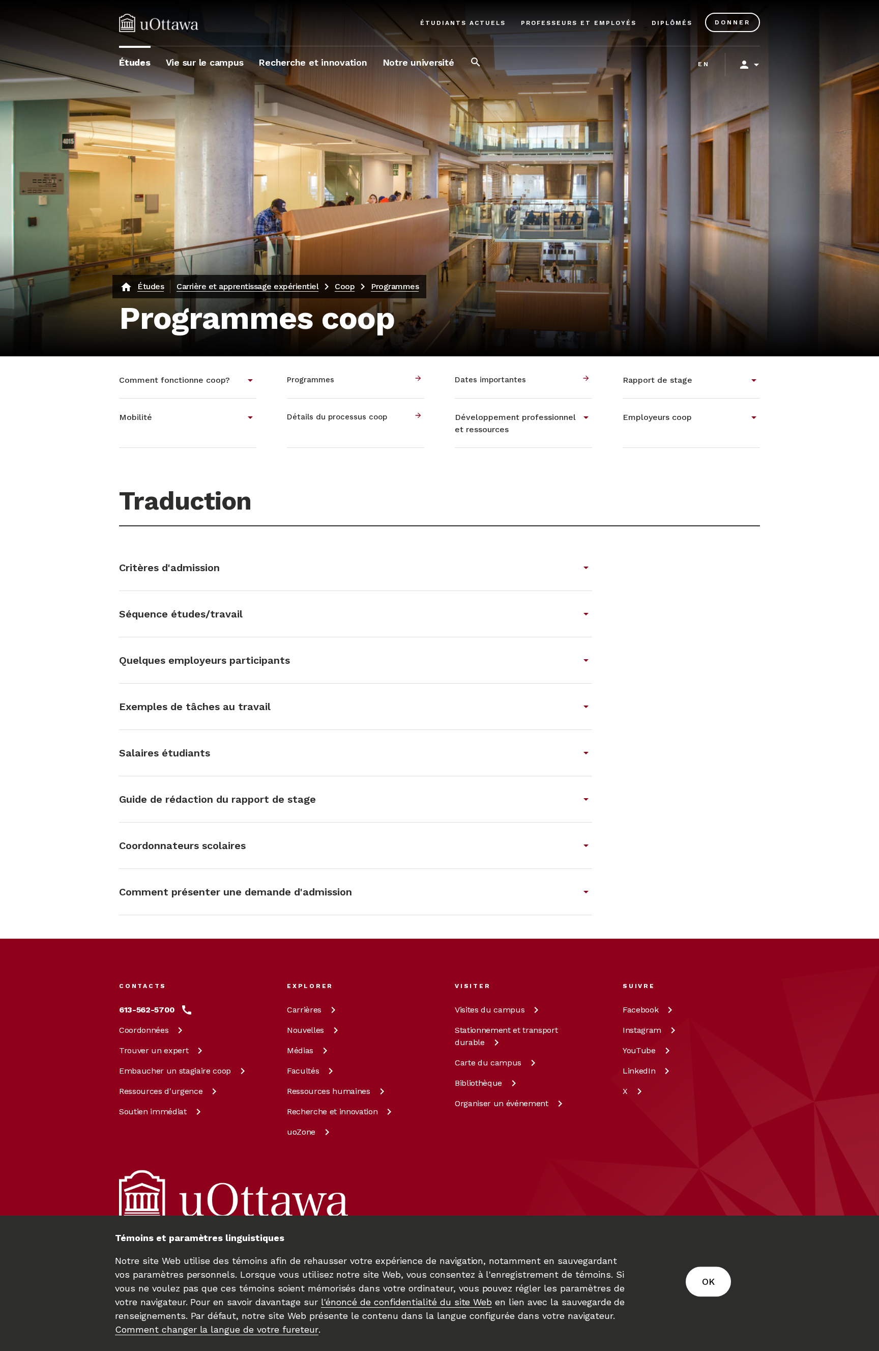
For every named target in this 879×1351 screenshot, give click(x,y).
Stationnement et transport (506, 1036)
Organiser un (501, 1103)
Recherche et (332, 1111)
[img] (158, 23)
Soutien (153, 1111)
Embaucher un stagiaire (175, 1071)
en (704, 64)
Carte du (488, 1062)
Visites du (489, 1010)
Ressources (160, 1091)
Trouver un (153, 1050)
